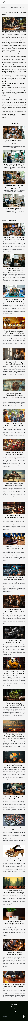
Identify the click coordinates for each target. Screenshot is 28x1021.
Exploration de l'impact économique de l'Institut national (14, 955)
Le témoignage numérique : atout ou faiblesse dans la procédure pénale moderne (14, 270)
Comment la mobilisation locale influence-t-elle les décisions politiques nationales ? (14, 426)
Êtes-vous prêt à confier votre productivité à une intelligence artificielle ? (14, 187)
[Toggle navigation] (3, 2)
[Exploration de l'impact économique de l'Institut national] (14, 945)
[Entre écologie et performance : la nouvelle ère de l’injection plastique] (14, 156)
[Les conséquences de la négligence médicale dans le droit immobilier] (14, 508)
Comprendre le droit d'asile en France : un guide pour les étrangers (14, 548)
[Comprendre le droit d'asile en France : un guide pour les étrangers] (14, 539)
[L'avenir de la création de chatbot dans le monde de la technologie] (14, 570)
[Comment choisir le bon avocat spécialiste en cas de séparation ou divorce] (14, 354)
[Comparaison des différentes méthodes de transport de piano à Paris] (14, 851)
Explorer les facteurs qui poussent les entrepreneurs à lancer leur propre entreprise (14, 767)
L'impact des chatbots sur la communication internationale (14, 672)
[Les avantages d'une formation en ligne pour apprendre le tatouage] (14, 385)
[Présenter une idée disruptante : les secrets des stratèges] (14, 200)
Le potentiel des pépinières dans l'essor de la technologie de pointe (14, 893)
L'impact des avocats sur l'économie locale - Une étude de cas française (14, 736)
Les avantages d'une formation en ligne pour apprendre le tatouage (14, 395)
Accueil (2, 7)
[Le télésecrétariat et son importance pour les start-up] (14, 914)
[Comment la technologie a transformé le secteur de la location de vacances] (14, 476)
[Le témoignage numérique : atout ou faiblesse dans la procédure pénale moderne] (14, 260)
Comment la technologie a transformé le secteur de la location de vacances (14, 486)
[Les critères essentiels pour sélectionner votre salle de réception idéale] (14, 323)
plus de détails (18, 58)
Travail (13, 1008)
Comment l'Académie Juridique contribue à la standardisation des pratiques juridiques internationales (14, 987)
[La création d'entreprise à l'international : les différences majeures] (14, 789)
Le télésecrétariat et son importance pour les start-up (14, 923)
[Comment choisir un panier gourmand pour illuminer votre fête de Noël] (14, 445)
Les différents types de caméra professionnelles (14, 641)
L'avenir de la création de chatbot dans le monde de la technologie (14, 579)
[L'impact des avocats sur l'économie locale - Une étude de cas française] (14, 726)
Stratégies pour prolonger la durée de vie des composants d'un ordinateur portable (14, 301)
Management (13, 1004)
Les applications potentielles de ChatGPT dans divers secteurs (14, 830)
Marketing (13, 1011)
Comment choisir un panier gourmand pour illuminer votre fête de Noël (14, 455)
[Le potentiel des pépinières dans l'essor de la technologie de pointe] (14, 883)
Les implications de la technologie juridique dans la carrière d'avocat (14, 611)
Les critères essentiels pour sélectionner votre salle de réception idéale (14, 333)
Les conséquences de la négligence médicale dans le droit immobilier (14, 517)
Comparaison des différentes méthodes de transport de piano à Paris (14, 861)
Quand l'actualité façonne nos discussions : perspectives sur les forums (14, 142)
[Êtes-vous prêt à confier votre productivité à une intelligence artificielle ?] (14, 177)
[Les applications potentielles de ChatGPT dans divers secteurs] (14, 820)
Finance (13, 1006)
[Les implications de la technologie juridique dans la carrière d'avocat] (14, 601)
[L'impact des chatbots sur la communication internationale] (14, 663)
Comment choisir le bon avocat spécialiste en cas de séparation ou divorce (14, 364)
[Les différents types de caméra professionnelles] (14, 632)
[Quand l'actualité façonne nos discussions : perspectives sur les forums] (14, 132)
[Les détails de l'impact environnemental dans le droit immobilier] (14, 695)
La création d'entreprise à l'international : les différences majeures (14, 799)
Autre (6, 7)
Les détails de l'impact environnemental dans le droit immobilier (14, 705)
